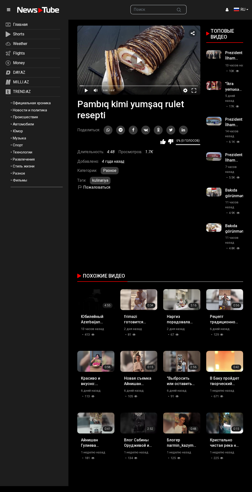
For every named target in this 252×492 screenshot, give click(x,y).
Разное (19, 173)
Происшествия (25, 117)
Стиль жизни (23, 166)
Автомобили (23, 124)
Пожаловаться (96, 187)
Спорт (18, 145)
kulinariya (100, 180)
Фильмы (20, 180)
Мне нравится (163, 141)
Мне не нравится (170, 141)
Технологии (22, 152)
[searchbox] (151, 9)
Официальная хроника (32, 103)
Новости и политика (30, 110)
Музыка (19, 138)
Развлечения (24, 159)
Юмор (18, 131)
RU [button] (242, 9)
